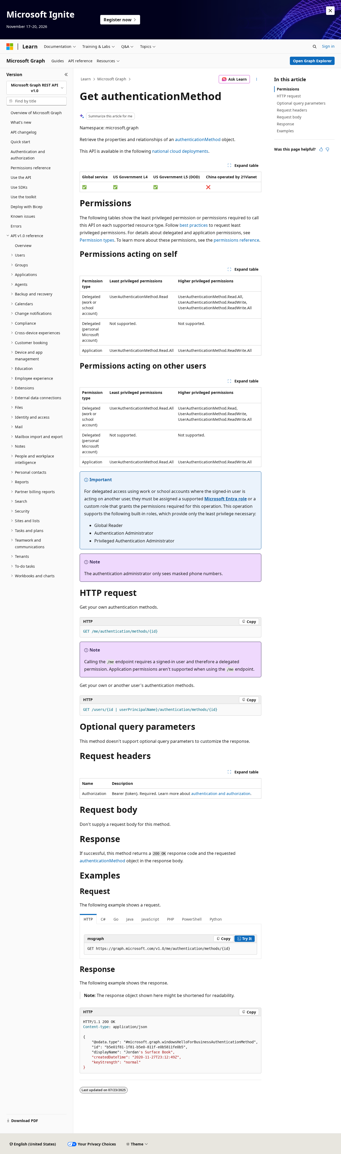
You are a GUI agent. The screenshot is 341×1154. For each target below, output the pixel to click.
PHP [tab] (170, 919)
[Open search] (314, 46)
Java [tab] (129, 919)
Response (285, 123)
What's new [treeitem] (21, 122)
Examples (285, 130)
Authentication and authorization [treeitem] (28, 155)
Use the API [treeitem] (21, 177)
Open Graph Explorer (312, 60)
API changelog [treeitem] (23, 132)
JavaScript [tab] (150, 919)
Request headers (292, 110)
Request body (289, 116)
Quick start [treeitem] (20, 141)
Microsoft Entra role (225, 499)
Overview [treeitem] (23, 245)
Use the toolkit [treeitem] (23, 196)
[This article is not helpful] (327, 149)
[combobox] (36, 88)
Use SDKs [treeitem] (19, 187)
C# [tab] (103, 919)
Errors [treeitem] (16, 226)
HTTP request (289, 95)
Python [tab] (216, 919)
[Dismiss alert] (330, 10)
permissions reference (236, 240)
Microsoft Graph (111, 78)
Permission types (97, 240)
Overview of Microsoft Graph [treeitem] (36, 112)
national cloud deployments (180, 151)
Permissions (288, 89)
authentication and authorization (220, 793)
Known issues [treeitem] (23, 216)
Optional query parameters (301, 103)
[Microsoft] (9, 46)
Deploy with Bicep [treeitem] (27, 206)
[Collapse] (66, 74)
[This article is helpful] (321, 149)
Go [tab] (115, 919)
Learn (86, 78)
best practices (194, 225)
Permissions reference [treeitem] (31, 167)
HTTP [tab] (88, 919)
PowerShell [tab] (192, 919)
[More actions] (256, 79)
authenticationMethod (198, 139)
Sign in (328, 46)
